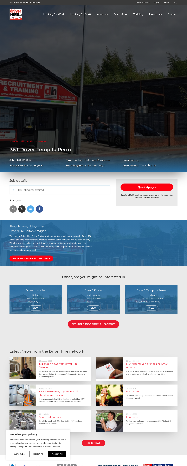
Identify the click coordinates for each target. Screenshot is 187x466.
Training (138, 14)
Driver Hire (16, 14)
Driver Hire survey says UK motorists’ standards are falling (60, 393)
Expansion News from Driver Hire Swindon (58, 366)
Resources (155, 14)
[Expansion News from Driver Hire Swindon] (22, 368)
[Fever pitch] (109, 421)
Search (175, 1)
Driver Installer (36, 290)
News (166, 2)
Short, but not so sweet (52, 417)
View (36, 308)
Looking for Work (54, 14)
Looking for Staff (80, 14)
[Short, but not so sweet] (22, 421)
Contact (173, 14)
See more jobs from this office (31, 258)
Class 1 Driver (93, 290)
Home (12, 141)
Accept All (57, 454)
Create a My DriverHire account (135, 195)
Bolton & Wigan (97, 165)
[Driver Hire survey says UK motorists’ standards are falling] (22, 395)
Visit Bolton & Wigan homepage (24, 2)
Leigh (138, 160)
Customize (19, 454)
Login (156, 2)
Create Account (142, 2)
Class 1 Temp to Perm (151, 290)
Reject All (38, 454)
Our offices (120, 14)
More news (93, 443)
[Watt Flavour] (109, 395)
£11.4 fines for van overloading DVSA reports (147, 366)
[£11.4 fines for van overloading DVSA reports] (109, 368)
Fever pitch (132, 417)
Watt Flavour (134, 391)
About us (102, 14)
